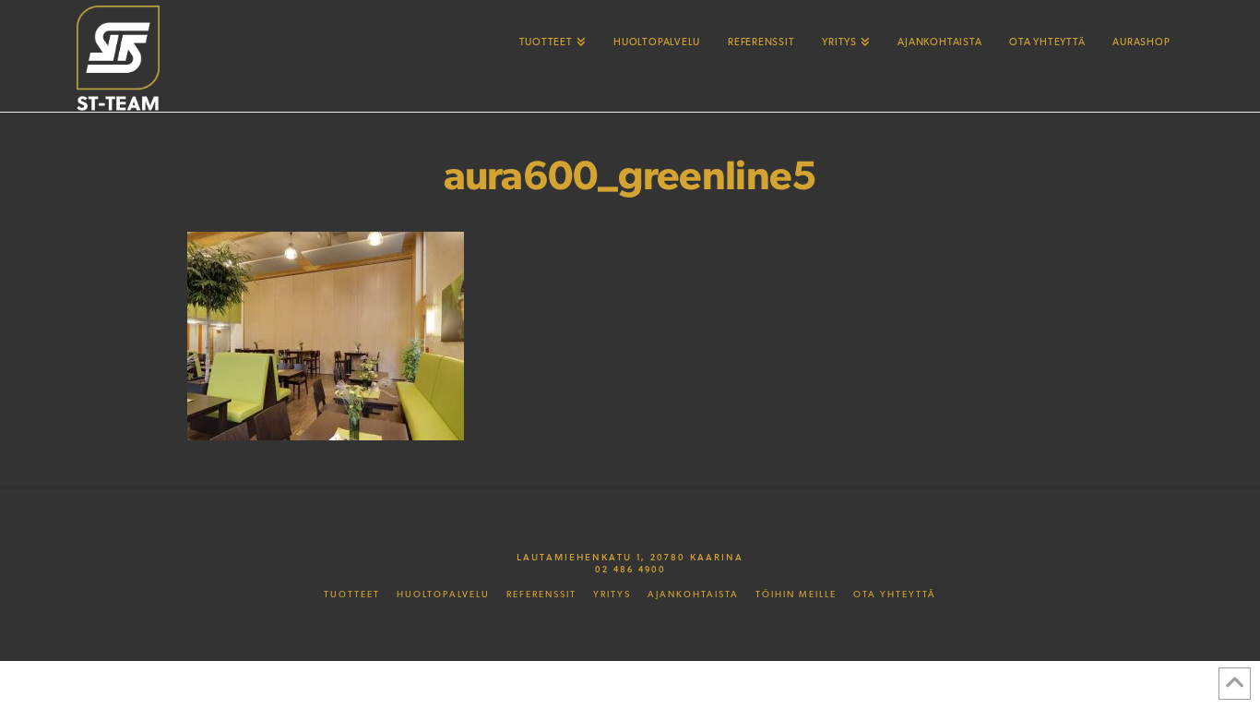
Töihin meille (796, 594)
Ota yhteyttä (894, 594)
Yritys (612, 594)
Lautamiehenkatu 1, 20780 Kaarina (630, 556)
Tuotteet (352, 594)
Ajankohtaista (693, 594)
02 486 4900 (630, 568)
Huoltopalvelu (443, 594)
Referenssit (541, 594)
